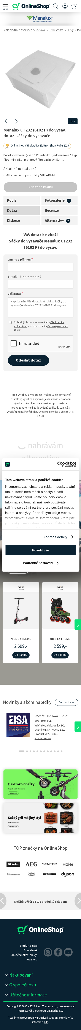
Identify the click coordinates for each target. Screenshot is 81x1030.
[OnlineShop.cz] (31, 6)
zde (46, 1022)
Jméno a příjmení (20, 259)
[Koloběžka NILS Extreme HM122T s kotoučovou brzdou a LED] (21, 610)
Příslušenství (56, 30)
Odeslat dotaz (28, 360)
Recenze (52, 210)
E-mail (24, 276)
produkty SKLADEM (40, 175)
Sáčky (70, 30)
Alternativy (54, 220)
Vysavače (26, 30)
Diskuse (13, 220)
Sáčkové (40, 30)
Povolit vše (40, 550)
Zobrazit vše (66, 702)
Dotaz (12, 210)
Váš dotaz (15, 294)
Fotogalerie (55, 200)
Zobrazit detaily (55, 537)
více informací (43, 738)
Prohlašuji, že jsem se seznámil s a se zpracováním (40, 326)
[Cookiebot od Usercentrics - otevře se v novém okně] (57, 464)
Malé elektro (11, 30)
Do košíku (21, 655)
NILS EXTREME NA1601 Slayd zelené (60, 641)
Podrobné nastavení (38, 563)
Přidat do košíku (41, 187)
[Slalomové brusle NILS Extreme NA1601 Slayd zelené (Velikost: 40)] (60, 610)
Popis (11, 200)
